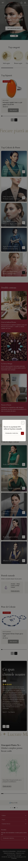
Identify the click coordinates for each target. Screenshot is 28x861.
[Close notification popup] (22, 422)
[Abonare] (22, 433)
